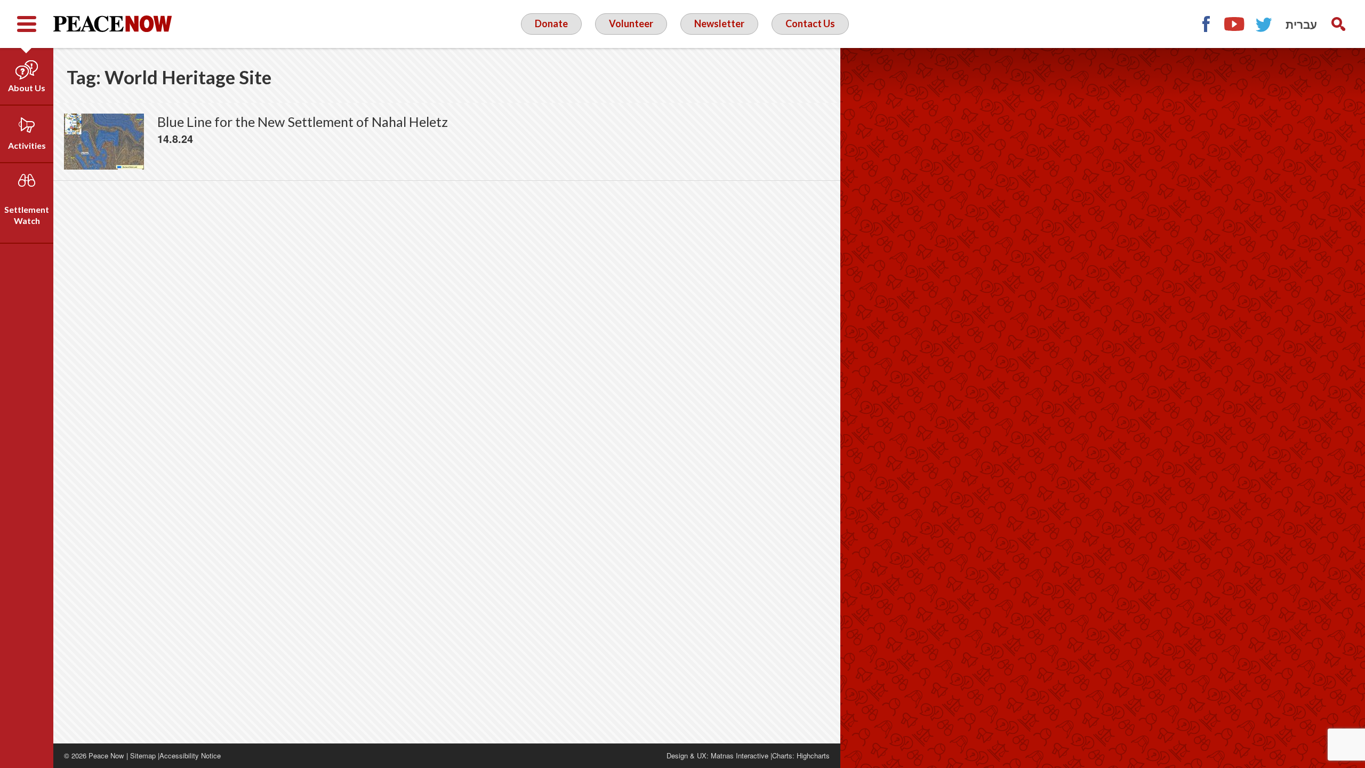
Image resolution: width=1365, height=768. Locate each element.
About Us (26, 88)
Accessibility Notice (190, 755)
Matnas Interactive (739, 755)
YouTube (1235, 24)
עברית (1301, 24)
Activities (27, 145)
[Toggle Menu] (26, 24)
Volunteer (631, 23)
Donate (551, 23)
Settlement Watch (26, 215)
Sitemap (143, 755)
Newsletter (719, 23)
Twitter (1264, 24)
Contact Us (810, 23)
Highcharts (813, 755)
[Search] (1338, 24)
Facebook (1205, 24)
